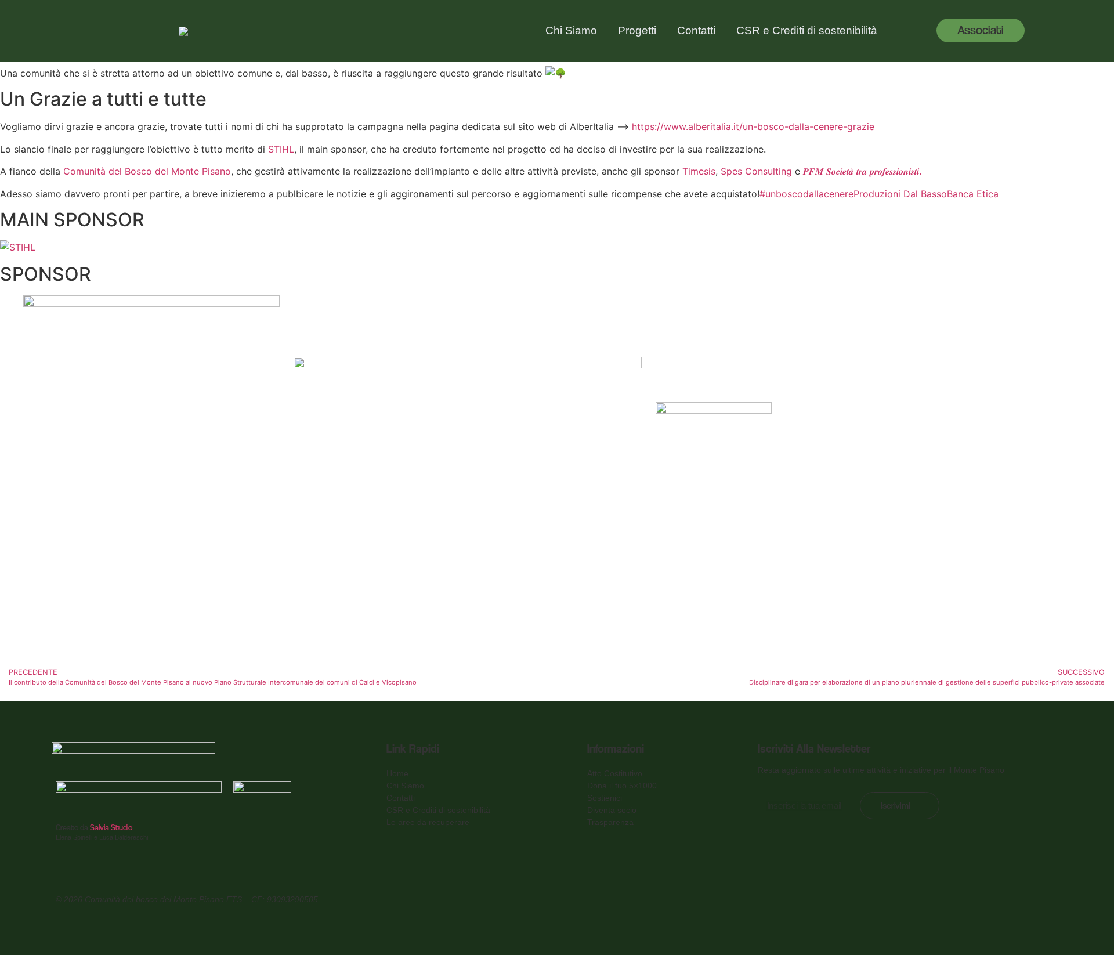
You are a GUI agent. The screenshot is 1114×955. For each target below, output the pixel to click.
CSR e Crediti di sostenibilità (806, 30)
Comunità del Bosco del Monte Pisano (147, 171)
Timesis (698, 171)
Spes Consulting (756, 171)
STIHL (281, 149)
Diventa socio (611, 810)
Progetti (637, 30)
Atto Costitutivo (614, 773)
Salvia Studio (111, 827)
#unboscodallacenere (806, 194)
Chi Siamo (571, 30)
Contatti (696, 30)
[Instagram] (1043, 897)
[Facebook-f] (999, 897)
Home (397, 773)
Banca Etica (973, 194)
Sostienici (604, 797)
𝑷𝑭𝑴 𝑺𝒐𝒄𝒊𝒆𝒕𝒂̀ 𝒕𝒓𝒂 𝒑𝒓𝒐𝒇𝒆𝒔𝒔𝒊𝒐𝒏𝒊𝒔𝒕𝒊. (862, 171)
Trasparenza (610, 822)
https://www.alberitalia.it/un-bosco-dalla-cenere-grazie (753, 126)
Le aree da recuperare (427, 822)
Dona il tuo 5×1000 (622, 785)
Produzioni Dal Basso (900, 194)
